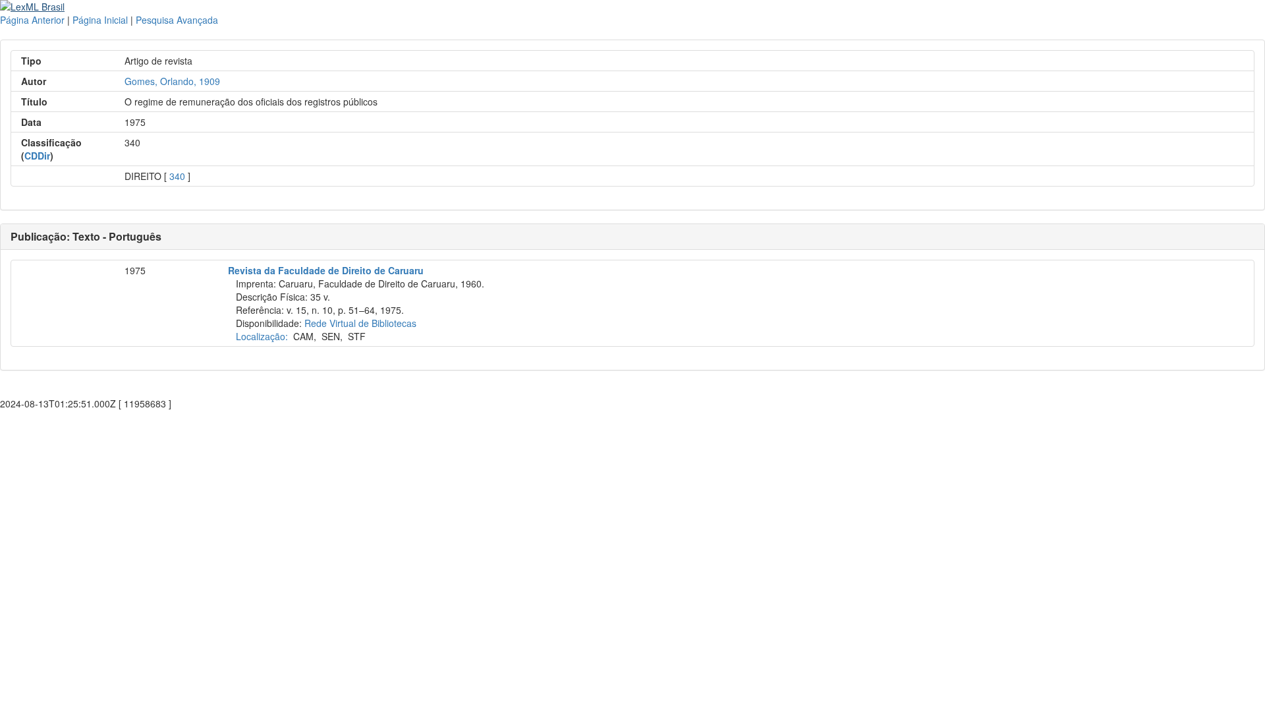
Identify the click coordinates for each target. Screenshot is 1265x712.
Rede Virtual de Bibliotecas (360, 323)
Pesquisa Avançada (177, 19)
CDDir (37, 155)
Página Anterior (32, 19)
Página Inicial (100, 19)
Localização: (262, 336)
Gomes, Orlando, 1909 (172, 81)
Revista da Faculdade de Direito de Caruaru (326, 270)
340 (177, 176)
